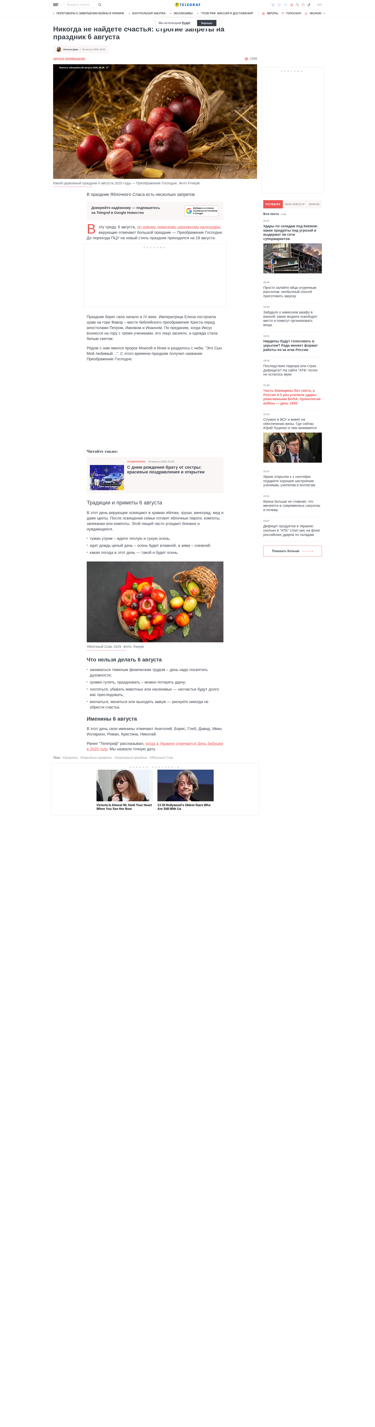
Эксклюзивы (183, 13)
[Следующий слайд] (324, 13)
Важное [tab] (314, 204)
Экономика (318, 13)
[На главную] (187, 4)
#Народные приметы (96, 757)
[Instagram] (303, 5)
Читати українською (69, 58)
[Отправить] (100, 5)
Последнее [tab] (272, 204)
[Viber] (279, 4)
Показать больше (285, 551)
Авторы (272, 13)
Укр (319, 4)
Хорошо (206, 23)
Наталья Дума (70, 49)
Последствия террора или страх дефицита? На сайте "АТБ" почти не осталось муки (290, 370)
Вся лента (271, 214)
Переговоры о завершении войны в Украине (90, 13)
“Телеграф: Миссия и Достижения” (227, 13)
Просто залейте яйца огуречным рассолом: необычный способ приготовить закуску (289, 292)
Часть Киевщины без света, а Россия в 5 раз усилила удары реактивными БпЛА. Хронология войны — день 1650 (292, 397)
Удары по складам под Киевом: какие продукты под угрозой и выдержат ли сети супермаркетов (290, 232)
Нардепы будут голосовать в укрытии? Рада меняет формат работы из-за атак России (290, 345)
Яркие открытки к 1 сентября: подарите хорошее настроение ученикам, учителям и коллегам (289, 481)
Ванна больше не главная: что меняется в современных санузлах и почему (291, 506)
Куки (185, 23)
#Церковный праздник (130, 757)
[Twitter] (297, 4)
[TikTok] (309, 5)
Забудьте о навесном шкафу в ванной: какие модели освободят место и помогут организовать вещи (290, 318)
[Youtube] (292, 5)
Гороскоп (293, 13)
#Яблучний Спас (161, 757)
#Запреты (70, 757)
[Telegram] (285, 5)
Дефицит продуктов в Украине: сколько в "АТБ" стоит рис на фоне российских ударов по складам (291, 530)
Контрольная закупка (148, 13)
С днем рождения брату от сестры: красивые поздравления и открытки (166, 469)
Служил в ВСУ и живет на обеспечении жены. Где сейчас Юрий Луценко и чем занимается (290, 424)
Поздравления (136, 461)
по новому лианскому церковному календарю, (179, 227)
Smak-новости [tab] (294, 204)
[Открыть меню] (56, 4)
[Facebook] (273, 5)
